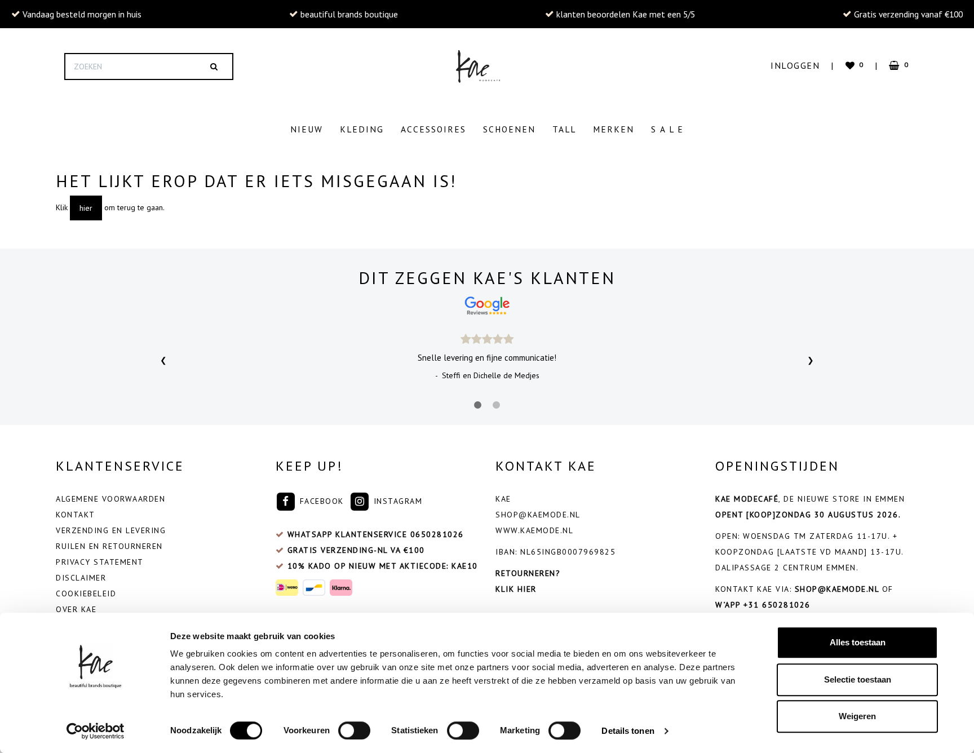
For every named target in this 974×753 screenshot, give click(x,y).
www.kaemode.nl (534, 530)
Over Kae (76, 609)
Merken (613, 129)
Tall (564, 129)
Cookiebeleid (86, 593)
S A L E (667, 129)
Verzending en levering (111, 530)
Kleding (362, 129)
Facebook (320, 501)
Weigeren (857, 716)
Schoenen (509, 129)
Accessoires (433, 129)
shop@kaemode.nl (538, 515)
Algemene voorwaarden (110, 499)
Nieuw (306, 129)
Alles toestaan (858, 642)
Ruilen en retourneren (109, 546)
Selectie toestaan (857, 679)
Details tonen (627, 731)
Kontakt (75, 515)
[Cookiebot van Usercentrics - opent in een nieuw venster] (95, 731)
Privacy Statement (100, 562)
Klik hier (516, 589)
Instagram (396, 501)
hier (85, 208)
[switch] (354, 730)
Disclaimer (81, 578)
